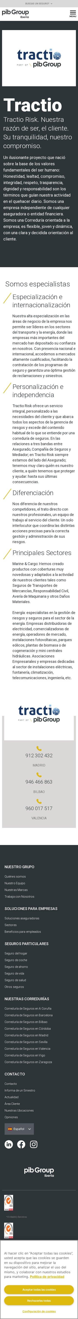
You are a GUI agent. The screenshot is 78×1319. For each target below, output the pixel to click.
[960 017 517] (39, 801)
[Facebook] (21, 1144)
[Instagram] (34, 1144)
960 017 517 (39, 808)
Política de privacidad (47, 1277)
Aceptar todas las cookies (39, 1289)
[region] (39, 1279)
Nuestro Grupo (19, 867)
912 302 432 (39, 756)
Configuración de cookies (39, 1311)
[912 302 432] (39, 748)
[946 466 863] (39, 775)
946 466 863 (39, 782)
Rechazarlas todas (39, 1300)
